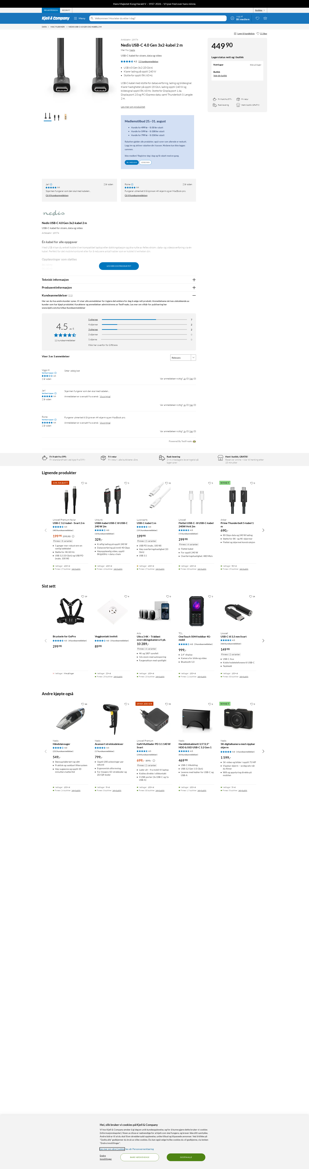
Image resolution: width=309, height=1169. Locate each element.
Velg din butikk (220, 75)
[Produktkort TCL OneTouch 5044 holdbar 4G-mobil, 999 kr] (196, 611)
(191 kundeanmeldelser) (147, 530)
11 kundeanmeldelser (148, 61)
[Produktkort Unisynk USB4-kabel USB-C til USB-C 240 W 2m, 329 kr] (113, 498)
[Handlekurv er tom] (265, 18)
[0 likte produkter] (257, 18)
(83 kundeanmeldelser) (188, 754)
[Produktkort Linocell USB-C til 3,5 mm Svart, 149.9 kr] (238, 611)
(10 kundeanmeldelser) (104, 533)
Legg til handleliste (246, 33)
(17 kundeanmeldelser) (104, 751)
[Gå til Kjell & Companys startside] (57, 18)
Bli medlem (132, 162)
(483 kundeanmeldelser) (63, 530)
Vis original (105, 396)
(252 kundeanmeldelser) (63, 751)
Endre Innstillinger (106, 1157)
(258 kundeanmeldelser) (147, 754)
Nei (191, 378)
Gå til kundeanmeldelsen (57, 195)
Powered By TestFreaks (180, 441)
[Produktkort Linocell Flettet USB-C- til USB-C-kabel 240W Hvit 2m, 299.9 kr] (196, 498)
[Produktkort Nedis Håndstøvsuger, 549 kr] (71, 719)
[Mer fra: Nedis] (53, 214)
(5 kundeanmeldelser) (119, 640)
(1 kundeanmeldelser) (245, 752)
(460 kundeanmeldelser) (231, 643)
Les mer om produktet (133, 106)
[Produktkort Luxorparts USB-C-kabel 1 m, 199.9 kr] (155, 498)
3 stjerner (93, 329)
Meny (82, 18)
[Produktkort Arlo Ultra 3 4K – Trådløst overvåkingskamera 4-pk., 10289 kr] (155, 611)
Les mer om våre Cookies (112, 1149)
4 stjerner (93, 324)
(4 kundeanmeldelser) (77, 640)
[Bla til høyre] (263, 530)
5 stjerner (93, 319)
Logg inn (145, 162)
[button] (48, 117)
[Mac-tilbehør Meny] (67, 27)
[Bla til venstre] (46, 530)
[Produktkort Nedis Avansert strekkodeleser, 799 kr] (113, 719)
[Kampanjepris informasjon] (73, 536)
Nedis (132, 50)
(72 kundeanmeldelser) (188, 533)
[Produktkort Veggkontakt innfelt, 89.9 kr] (113, 611)
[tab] (51, 10)
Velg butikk (75, 569)
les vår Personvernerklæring (140, 1149)
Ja (184, 378)
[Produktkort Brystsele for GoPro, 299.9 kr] (71, 611)
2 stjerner (93, 334)
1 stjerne (92, 339)
